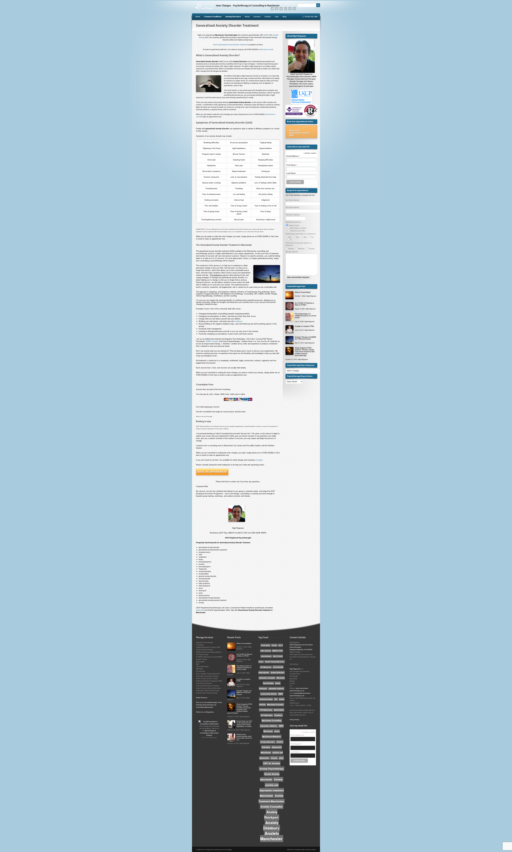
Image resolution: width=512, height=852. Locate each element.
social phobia (265, 645)
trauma (274, 757)
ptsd (281, 757)
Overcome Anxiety (266, 699)
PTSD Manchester (266, 710)
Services (257, 16)
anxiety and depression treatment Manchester (271, 790)
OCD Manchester (265, 667)
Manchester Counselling (271, 720)
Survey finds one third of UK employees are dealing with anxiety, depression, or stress (244, 723)
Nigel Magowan (295, 669)
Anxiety (278, 779)
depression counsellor (267, 678)
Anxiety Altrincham (277, 672)
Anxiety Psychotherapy (272, 768)
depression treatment (276, 688)
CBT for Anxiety (271, 763)
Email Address (293, 156)
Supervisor (200, 610)
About (247, 16)
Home (197, 16)
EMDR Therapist (212, 341)
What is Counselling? (303, 292)
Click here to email (266, 49)
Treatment (278, 715)
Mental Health (279, 710)
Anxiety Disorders (233, 16)
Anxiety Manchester (271, 835)
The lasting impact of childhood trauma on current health (305, 316)
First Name (291, 165)
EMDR (266, 35)
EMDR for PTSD (277, 651)
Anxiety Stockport (271, 814)
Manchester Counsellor (275, 704)
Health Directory (201, 698)
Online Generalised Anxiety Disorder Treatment (230, 44)
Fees (277, 16)
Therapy (274, 645)
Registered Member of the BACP (301, 649)
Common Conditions (212, 16)
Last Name (291, 173)
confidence (238, 321)
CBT (275, 699)
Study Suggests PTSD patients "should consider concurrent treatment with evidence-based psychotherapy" (305, 352)
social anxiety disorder (269, 694)
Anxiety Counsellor (272, 806)
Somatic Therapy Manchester (274, 662)
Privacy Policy (294, 720)
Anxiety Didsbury (271, 825)
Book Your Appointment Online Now (299, 133)
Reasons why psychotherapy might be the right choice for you (244, 737)
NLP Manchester (267, 715)
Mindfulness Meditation (271, 736)
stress (276, 731)
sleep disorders (266, 656)
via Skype (248, 460)
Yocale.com (213, 737)
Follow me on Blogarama (205, 712)
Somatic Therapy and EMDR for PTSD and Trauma (305, 338)
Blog (284, 16)
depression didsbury (268, 726)
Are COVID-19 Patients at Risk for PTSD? (304, 304)
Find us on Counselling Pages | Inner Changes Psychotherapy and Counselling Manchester (209, 704)
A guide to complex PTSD (304, 326)
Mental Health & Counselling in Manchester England (209, 733)
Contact (267, 16)
